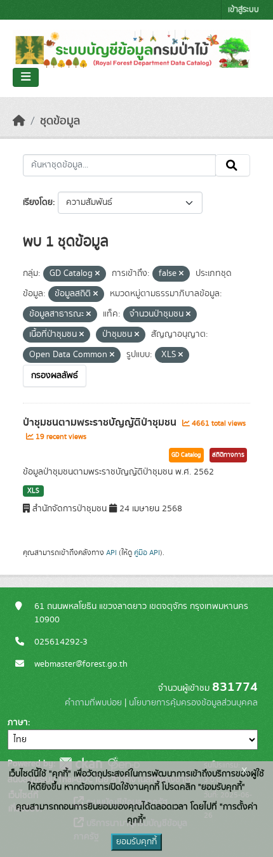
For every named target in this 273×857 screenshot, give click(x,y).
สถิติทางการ (228, 454)
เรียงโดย (38, 202)
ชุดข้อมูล (60, 121)
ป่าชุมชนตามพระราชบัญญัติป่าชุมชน (101, 422)
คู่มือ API (147, 552)
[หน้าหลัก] (19, 121)
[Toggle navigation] (26, 77)
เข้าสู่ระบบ (243, 10)
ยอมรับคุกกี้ (136, 841)
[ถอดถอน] (97, 274)
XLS (33, 491)
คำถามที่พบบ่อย (93, 703)
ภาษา (18, 722)
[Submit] (232, 165)
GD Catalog (186, 454)
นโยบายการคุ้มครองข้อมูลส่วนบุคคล (193, 703)
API (111, 552)
